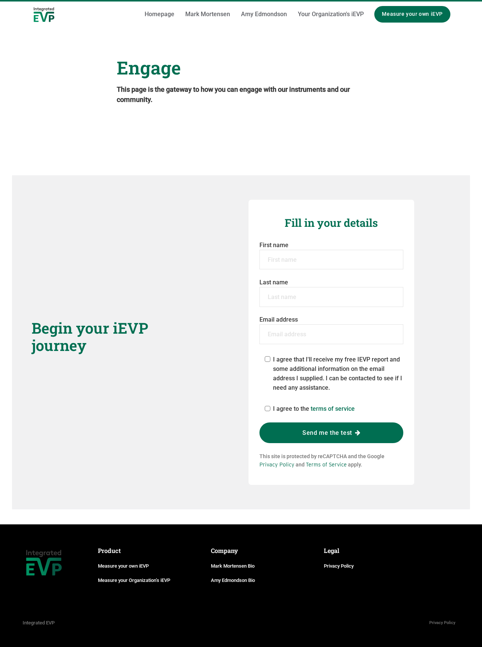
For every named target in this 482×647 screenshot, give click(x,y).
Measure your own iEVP (412, 14)
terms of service (333, 408)
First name (273, 245)
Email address (278, 319)
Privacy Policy (276, 464)
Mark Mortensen (207, 14)
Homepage (159, 14)
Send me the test (328, 432)
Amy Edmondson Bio (233, 580)
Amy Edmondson (264, 14)
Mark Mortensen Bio (233, 566)
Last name (273, 282)
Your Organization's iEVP (331, 14)
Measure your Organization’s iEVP (134, 580)
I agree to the (314, 408)
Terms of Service (326, 464)
